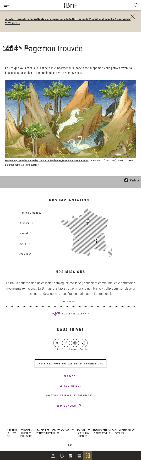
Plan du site (9, 433)
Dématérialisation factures (119, 431)
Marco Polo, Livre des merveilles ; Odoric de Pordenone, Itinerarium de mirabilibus (47, 160)
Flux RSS (14, 431)
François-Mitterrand (30, 212)
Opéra (22, 243)
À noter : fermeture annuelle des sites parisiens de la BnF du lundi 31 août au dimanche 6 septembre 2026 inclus (68, 21)
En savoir (69, 301)
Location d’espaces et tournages (69, 395)
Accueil (7, 47)
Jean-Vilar (25, 254)
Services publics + (55, 431)
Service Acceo (67, 405)
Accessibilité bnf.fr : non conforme (83, 433)
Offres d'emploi (106, 431)
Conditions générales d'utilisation (26, 433)
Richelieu (24, 223)
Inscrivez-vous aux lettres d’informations (70, 363)
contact (69, 376)
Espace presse (69, 385)
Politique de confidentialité (43, 431)
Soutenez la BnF (73, 313)
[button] (62, 455)
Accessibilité (67, 430)
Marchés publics (97, 431)
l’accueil (10, 73)
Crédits (131, 430)
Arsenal (23, 233)
